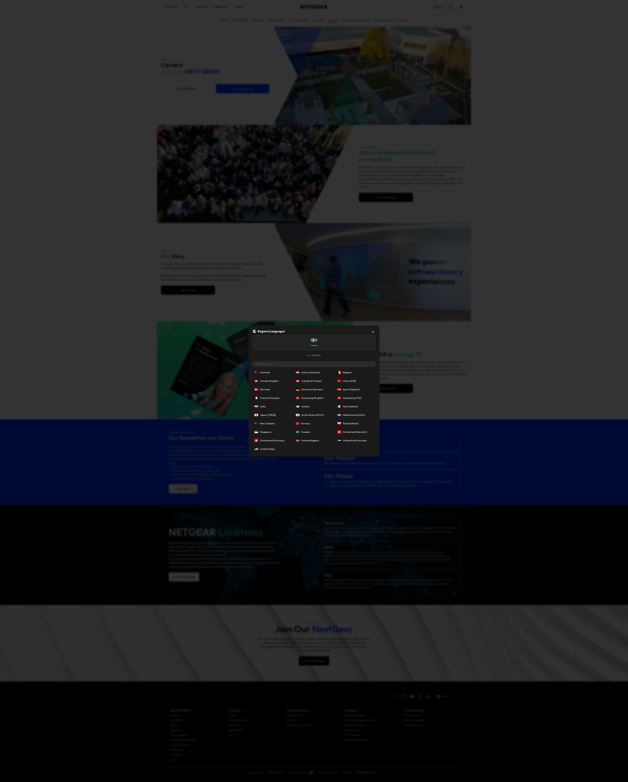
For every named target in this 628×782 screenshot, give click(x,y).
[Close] (372, 332)
